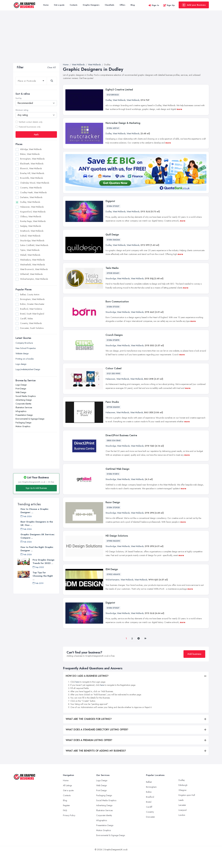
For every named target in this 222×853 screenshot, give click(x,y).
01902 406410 (113, 574)
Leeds (181, 800)
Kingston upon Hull (187, 795)
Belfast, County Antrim (29, 294)
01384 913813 (113, 474)
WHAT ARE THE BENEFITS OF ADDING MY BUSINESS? (96, 750)
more (179, 109)
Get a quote (59, 4)
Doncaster (150, 816)
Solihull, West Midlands (30, 235)
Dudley (109, 100)
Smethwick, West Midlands (31, 230)
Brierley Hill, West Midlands (32, 173)
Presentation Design (24, 415)
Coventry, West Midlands (31, 187)
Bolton (149, 791)
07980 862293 (113, 541)
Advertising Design (24, 399)
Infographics (21, 411)
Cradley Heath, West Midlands (33, 192)
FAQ (65, 810)
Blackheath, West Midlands (31, 163)
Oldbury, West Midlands (30, 216)
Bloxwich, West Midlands (31, 168)
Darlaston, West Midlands (31, 197)
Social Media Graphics (26, 396)
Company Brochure (24, 342)
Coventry (150, 811)
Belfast (149, 781)
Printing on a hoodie (25, 358)
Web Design (21, 392)
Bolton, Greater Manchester (32, 304)
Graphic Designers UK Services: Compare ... (38, 536)
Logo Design (21, 384)
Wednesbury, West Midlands (32, 259)
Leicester (182, 805)
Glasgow (183, 790)
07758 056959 (113, 407)
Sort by (18, 98)
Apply (36, 134)
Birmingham (151, 786)
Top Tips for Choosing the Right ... (43, 576)
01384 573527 (113, 206)
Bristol (148, 801)
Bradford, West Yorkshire (31, 308)
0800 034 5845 (114, 440)
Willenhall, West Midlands (31, 274)
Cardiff (149, 806)
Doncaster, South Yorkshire (31, 328)
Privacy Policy (69, 815)
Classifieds (109, 4)
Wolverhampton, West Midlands (34, 278)
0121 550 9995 (113, 373)
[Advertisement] (111, 40)
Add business (194, 654)
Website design (22, 353)
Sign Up (171, 5)
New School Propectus (26, 348)
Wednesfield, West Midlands (32, 264)
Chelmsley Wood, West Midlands (34, 182)
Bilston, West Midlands (30, 154)
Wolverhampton (112, 579)
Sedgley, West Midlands (30, 226)
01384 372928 (113, 507)
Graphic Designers (91, 4)
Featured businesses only (29, 126)
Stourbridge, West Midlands (32, 240)
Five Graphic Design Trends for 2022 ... (43, 561)
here (77, 681)
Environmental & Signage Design (30, 418)
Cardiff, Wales (26, 318)
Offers (122, 4)
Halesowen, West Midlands (32, 206)
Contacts (73, 4)
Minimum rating (22, 110)
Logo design (21, 364)
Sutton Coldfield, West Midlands (34, 245)
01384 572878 (113, 340)
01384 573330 (113, 306)
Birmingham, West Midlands (32, 158)
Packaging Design (23, 422)
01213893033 (113, 94)
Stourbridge (111, 278)
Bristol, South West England (32, 313)
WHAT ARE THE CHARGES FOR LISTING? (89, 719)
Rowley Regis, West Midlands (33, 221)
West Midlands (119, 100)
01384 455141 (113, 128)
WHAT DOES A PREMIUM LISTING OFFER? (89, 740)
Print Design (21, 388)
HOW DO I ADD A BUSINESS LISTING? (87, 676)
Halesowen (110, 378)
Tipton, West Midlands (29, 250)
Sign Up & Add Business (36, 488)
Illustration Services (24, 407)
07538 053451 (113, 273)
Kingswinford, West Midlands (32, 211)
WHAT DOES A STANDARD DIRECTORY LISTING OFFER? (97, 729)
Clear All (51, 67)
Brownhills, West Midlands (31, 178)
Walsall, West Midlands (30, 254)
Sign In (155, 5)
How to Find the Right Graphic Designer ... (37, 548)
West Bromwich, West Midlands (34, 269)
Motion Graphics (23, 426)
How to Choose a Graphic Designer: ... (34, 510)
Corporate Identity (23, 403)
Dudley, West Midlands (30, 201)
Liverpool (183, 810)
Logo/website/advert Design (28, 369)
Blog (133, 4)
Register (66, 805)
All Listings (67, 785)
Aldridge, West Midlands (31, 149)
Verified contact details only (30, 122)
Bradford (150, 796)
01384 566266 (113, 239)
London (182, 815)
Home (45, 4)
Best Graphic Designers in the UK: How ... (37, 523)
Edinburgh (183, 785)
